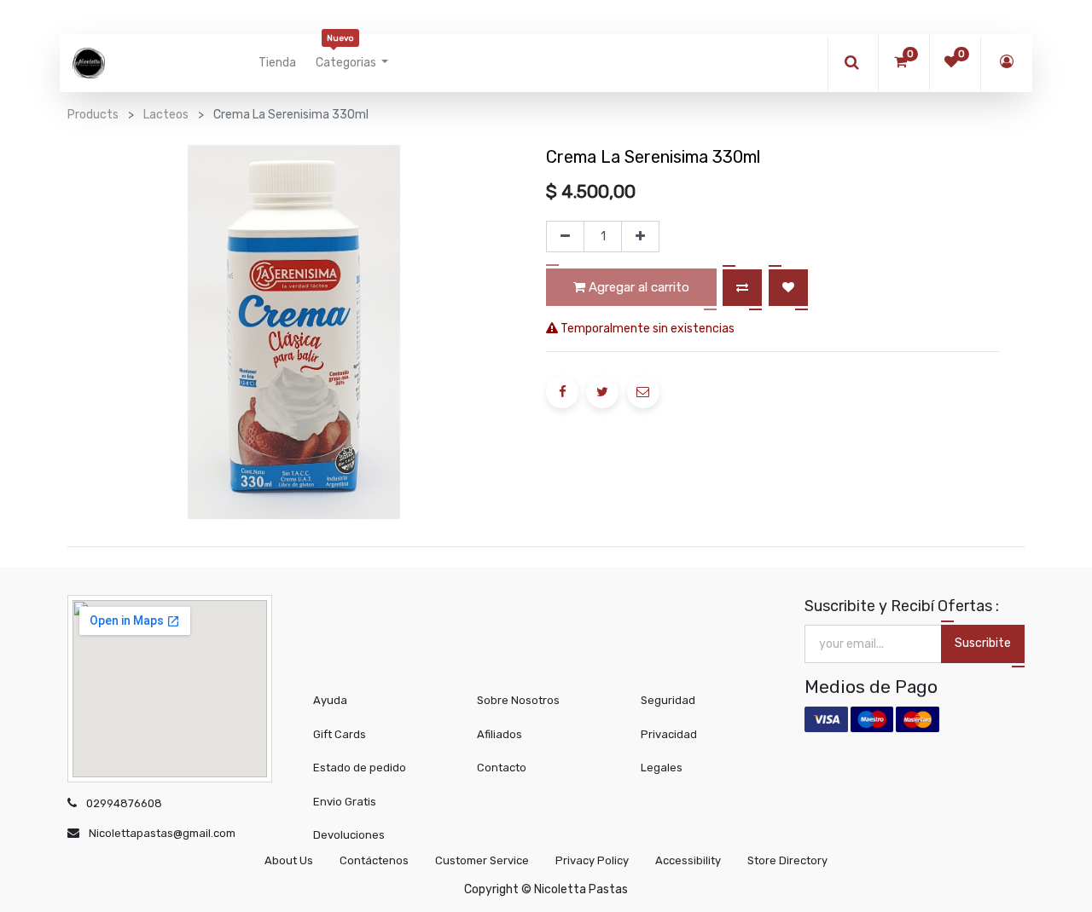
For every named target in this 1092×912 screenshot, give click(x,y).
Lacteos (166, 114)
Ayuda (330, 700)
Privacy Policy (592, 860)
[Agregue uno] (640, 237)
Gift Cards (339, 734)
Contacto (501, 767)
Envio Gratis (344, 801)
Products (93, 114)
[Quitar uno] (565, 237)
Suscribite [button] (983, 643)
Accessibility (688, 860)
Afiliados (499, 734)
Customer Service (482, 860)
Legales (661, 767)
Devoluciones (349, 834)
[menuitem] (277, 63)
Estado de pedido (359, 767)
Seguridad (668, 700)
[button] (742, 287)
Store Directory (787, 860)
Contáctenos (374, 860)
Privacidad (669, 734)
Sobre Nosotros (518, 700)
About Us (288, 860)
